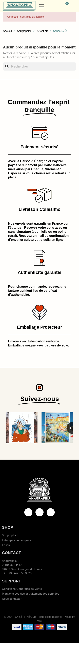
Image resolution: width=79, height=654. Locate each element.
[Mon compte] (74, 6)
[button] (55, 6)
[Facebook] (28, 512)
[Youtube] (39, 512)
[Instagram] (51, 512)
